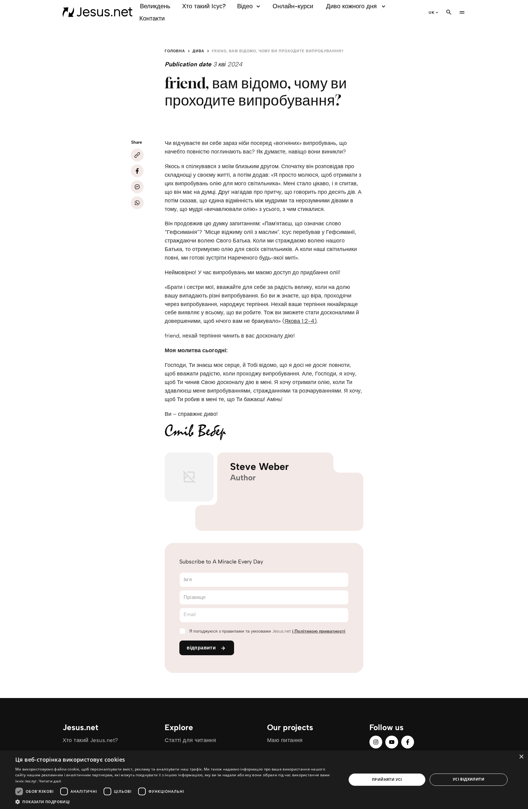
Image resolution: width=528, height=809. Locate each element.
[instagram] (375, 742)
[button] (176, 801)
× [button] (521, 757)
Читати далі (50, 781)
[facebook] (407, 742)
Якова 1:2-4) (300, 321)
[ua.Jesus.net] (98, 12)
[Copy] (137, 155)
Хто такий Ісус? (204, 6)
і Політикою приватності (318, 631)
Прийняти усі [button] (387, 779)
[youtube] (391, 742)
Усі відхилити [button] (468, 779)
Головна (175, 51)
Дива (198, 51)
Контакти (152, 18)
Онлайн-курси (293, 6)
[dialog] (264, 779)
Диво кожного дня (351, 6)
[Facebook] (137, 170)
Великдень (155, 6)
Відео (245, 6)
